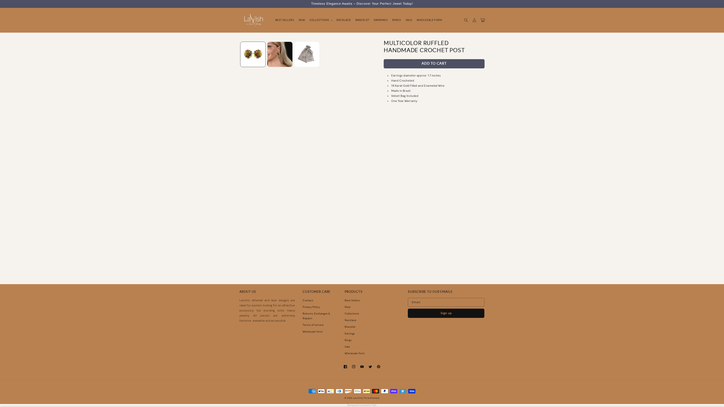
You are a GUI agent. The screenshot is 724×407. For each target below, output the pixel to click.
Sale (347, 347)
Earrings (350, 333)
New (347, 307)
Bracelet (350, 327)
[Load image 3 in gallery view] (306, 54)
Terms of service (313, 325)
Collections (352, 313)
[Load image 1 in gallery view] (252, 54)
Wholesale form (313, 331)
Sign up (446, 313)
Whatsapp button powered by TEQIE (362, 405)
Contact (308, 300)
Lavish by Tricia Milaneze (366, 398)
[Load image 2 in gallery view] (279, 54)
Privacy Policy (311, 307)
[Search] (466, 20)
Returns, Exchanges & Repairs (316, 316)
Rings (348, 340)
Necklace (351, 320)
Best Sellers (352, 300)
